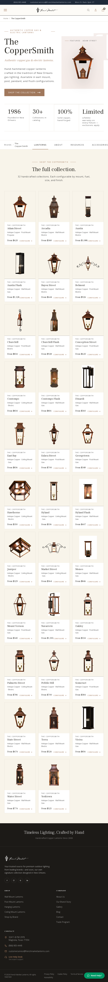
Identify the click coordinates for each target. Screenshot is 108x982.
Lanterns (40, 144)
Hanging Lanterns (12, 907)
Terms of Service (77, 974)
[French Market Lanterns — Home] (47, 10)
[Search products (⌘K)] (88, 10)
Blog (58, 912)
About (58, 144)
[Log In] (95, 10)
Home (5, 18)
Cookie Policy (62, 974)
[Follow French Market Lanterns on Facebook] (7, 880)
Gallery (59, 907)
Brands (8, 144)
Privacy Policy (49, 974)
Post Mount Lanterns (13, 901)
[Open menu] (5, 10)
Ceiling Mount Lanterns (14, 912)
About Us (60, 896)
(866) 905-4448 (20, 2)
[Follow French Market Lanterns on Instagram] (13, 880)
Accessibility (48, 977)
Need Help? (96, 975)
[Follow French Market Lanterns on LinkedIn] (27, 880)
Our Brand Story (63, 901)
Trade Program (63, 922)
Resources (77, 144)
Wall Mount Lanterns (13, 896)
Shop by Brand (11, 917)
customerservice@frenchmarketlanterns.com (50, 2)
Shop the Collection (21, 92)
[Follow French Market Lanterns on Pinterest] (20, 880)
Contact (59, 917)
